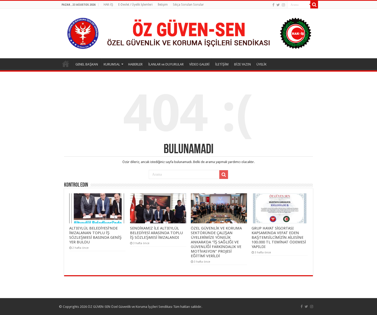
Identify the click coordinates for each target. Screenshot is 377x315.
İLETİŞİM (222, 64)
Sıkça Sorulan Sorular (188, 4)
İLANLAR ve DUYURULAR (166, 64)
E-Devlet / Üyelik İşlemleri (135, 4)
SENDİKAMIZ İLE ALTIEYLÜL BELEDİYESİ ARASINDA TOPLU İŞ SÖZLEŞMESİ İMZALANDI (156, 233)
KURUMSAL (112, 64)
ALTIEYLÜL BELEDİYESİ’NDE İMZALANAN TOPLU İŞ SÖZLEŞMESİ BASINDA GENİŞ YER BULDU (95, 235)
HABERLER (135, 64)
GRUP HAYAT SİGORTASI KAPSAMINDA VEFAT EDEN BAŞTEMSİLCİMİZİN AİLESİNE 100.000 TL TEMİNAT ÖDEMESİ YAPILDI (279, 237)
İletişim (163, 4)
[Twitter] (278, 5)
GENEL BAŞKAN (86, 64)
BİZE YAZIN (242, 64)
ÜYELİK (261, 64)
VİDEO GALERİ (199, 64)
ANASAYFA (65, 63)
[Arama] (314, 4)
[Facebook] (273, 5)
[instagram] (283, 5)
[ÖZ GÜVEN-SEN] (188, 33)
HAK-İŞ (108, 4)
